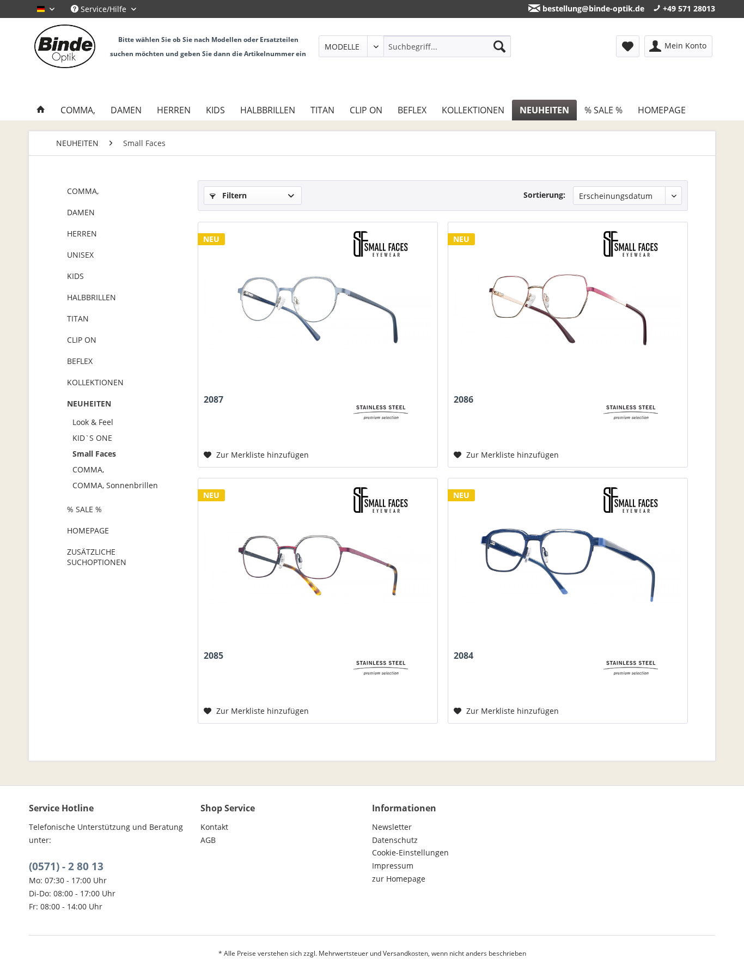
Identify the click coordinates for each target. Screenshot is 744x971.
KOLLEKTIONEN (95, 382)
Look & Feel (92, 422)
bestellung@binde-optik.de (592, 8)
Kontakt (214, 827)
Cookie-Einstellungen (410, 852)
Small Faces (94, 453)
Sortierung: (544, 195)
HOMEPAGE (88, 530)
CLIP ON (81, 340)
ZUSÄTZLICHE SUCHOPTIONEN (96, 557)
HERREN (82, 233)
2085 (213, 656)
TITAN (78, 318)
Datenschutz (395, 840)
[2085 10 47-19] (318, 565)
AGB (208, 840)
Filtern (233, 195)
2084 (463, 656)
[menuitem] (415, 46)
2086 (463, 399)
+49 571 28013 (688, 8)
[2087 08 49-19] (318, 309)
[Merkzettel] (627, 46)
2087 (213, 399)
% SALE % (84, 509)
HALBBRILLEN (91, 297)
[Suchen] (499, 46)
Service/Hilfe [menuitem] (103, 9)
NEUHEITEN (89, 403)
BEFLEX (80, 361)
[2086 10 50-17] (568, 309)
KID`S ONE (92, 438)
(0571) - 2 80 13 (66, 866)
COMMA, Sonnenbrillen (115, 485)
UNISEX (80, 255)
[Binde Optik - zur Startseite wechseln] (64, 46)
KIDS (75, 276)
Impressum (392, 865)
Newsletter (392, 827)
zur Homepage (398, 878)
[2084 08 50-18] (568, 565)
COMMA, (83, 191)
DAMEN (81, 212)
